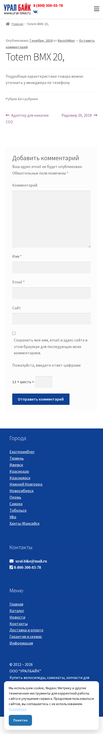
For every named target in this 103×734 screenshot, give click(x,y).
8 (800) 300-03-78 (48, 5)
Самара (16, 503)
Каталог (17, 610)
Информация (21, 642)
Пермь (15, 497)
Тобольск (18, 510)
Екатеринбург (22, 451)
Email (18, 281)
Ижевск (16, 464)
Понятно (20, 720)
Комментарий (24, 185)
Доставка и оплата (26, 629)
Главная (17, 24)
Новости (17, 617)
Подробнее (18, 709)
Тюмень (17, 458)
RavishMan (66, 40)
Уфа (13, 516)
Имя (17, 256)
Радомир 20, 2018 (77, 115)
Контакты (19, 623)
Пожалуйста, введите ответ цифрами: (46, 365)
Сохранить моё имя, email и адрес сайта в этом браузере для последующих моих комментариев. (51, 346)
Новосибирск (22, 490)
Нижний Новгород (26, 484)
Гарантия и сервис (26, 636)
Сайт (16, 307)
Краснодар (19, 471)
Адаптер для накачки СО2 (27, 118)
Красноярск (20, 477)
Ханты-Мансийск (25, 523)
